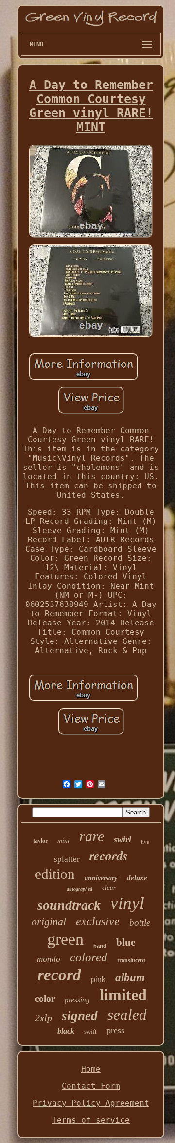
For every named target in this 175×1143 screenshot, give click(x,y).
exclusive (98, 921)
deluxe (137, 878)
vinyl (127, 903)
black (65, 1031)
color (45, 998)
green (65, 939)
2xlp (43, 1017)
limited (123, 995)
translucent (131, 960)
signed (80, 1015)
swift (90, 1031)
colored (88, 957)
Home (91, 1069)
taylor (40, 840)
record (59, 975)
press (115, 1030)
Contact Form (91, 1086)
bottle (139, 923)
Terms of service (91, 1120)
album (130, 977)
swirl (122, 839)
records (108, 855)
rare (91, 836)
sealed (127, 1014)
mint (63, 840)
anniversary (101, 878)
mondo (48, 959)
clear (109, 887)
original (49, 922)
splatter (67, 859)
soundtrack (69, 905)
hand (99, 946)
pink (98, 979)
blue (125, 942)
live (145, 842)
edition (55, 874)
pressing (77, 1000)
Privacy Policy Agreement (91, 1103)
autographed (79, 889)
